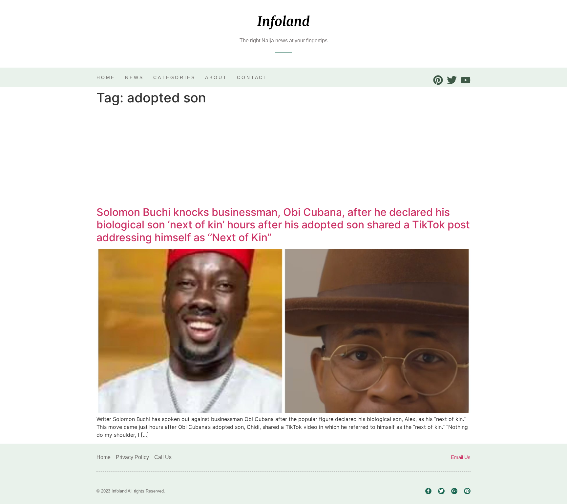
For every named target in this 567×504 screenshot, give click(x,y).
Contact (252, 77)
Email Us (461, 457)
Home (105, 77)
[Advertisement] (283, 157)
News (134, 77)
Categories (174, 77)
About (216, 77)
